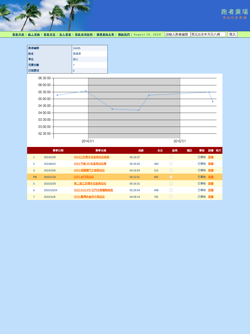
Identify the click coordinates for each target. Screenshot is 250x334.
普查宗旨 (49, 34)
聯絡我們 (124, 34)
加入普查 (65, 34)
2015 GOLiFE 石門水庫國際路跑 (93, 190)
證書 (211, 157)
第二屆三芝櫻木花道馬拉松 (90, 183)
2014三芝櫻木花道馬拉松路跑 (91, 157)
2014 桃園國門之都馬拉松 (89, 170)
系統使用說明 (84, 34)
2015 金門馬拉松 (84, 176)
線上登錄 (34, 34)
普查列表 (18, 34)
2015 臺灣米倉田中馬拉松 (89, 196)
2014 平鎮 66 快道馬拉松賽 (90, 163)
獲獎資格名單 (106, 34)
